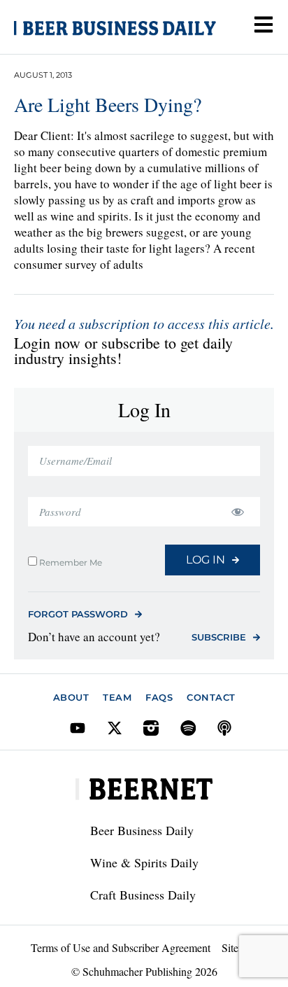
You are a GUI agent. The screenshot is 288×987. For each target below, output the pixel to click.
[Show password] (237, 512)
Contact (211, 697)
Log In (205, 559)
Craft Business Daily (143, 894)
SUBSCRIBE (219, 637)
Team (117, 697)
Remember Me (69, 562)
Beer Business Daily (142, 830)
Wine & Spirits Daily (144, 862)
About (71, 697)
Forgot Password (78, 614)
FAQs (159, 697)
